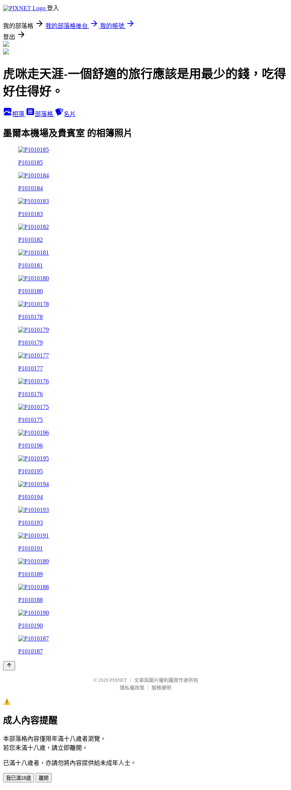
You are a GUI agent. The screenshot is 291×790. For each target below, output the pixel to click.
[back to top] (9, 665)
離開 (43, 778)
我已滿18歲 (18, 778)
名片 (70, 114)
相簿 (19, 114)
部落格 (45, 114)
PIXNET (118, 680)
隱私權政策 (132, 687)
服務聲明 (161, 687)
